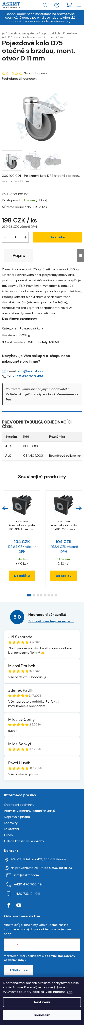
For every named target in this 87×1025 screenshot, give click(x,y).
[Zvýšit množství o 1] (25, 237)
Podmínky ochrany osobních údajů (29, 811)
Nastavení (42, 1002)
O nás (8, 835)
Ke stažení (11, 829)
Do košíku (57, 237)
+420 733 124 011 (27, 894)
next (78, 508)
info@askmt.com (31, 371)
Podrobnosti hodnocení (19, 78)
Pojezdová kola (31, 328)
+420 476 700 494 (28, 376)
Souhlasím (42, 1015)
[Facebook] (8, 905)
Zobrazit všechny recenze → (51, 621)
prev (5, 508)
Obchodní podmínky (19, 805)
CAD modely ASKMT (44, 342)
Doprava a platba (17, 817)
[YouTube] (18, 905)
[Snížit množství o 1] (5, 237)
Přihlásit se (19, 970)
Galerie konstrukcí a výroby (24, 841)
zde (69, 992)
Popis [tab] (18, 255)
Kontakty (11, 823)
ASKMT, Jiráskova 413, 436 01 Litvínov (38, 859)
